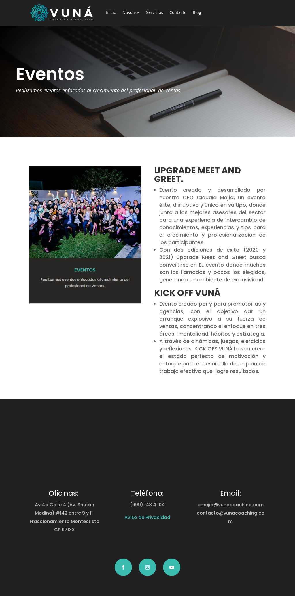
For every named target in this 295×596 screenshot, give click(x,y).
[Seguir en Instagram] (147, 567)
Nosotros (131, 12)
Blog (197, 12)
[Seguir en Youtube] (171, 567)
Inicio (111, 12)
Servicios (154, 12)
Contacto (177, 12)
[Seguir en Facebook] (123, 567)
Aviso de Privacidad (147, 517)
